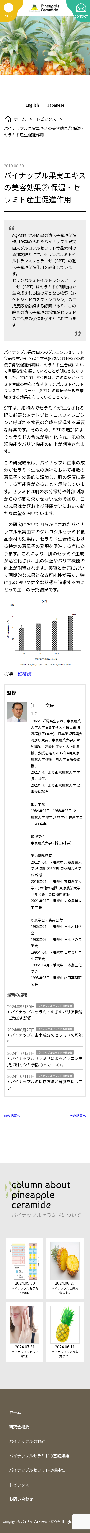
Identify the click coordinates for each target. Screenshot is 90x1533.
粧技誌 (24, 673)
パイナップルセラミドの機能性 (55, 1006)
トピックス (46, 119)
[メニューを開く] (8, 7)
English (32, 105)
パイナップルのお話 (45, 78)
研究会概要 (19, 1427)
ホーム (20, 119)
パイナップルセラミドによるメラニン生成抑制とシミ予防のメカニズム (45, 1061)
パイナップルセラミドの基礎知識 (39, 1456)
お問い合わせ (21, 1499)
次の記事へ (78, 1115)
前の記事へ (12, 1115)
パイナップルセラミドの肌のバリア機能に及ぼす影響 (45, 1015)
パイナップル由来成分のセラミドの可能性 (45, 1038)
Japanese (34, 96)
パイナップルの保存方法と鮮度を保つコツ (45, 1084)
